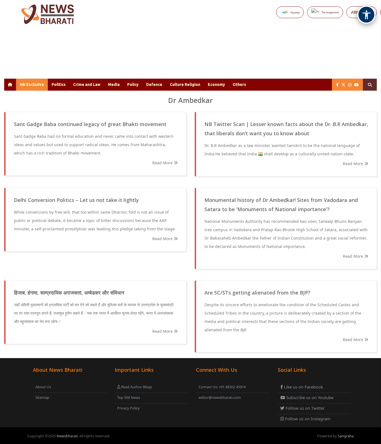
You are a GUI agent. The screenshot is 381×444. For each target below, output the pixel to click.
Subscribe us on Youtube (309, 397)
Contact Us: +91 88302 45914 (222, 386)
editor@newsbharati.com (220, 397)
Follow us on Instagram (307, 418)
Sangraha (346, 435)
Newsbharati (67, 435)
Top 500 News (128, 397)
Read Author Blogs (136, 386)
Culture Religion (185, 84)
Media (114, 84)
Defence (154, 84)
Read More (163, 162)
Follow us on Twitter (304, 408)
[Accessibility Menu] (366, 15)
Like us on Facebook (303, 387)
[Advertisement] (203, 55)
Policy (133, 84)
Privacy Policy (128, 408)
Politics (59, 84)
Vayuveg (295, 12)
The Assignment (330, 12)
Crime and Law (86, 84)
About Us (43, 386)
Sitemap (42, 397)
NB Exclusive (32, 84)
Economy (216, 84)
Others (239, 84)
